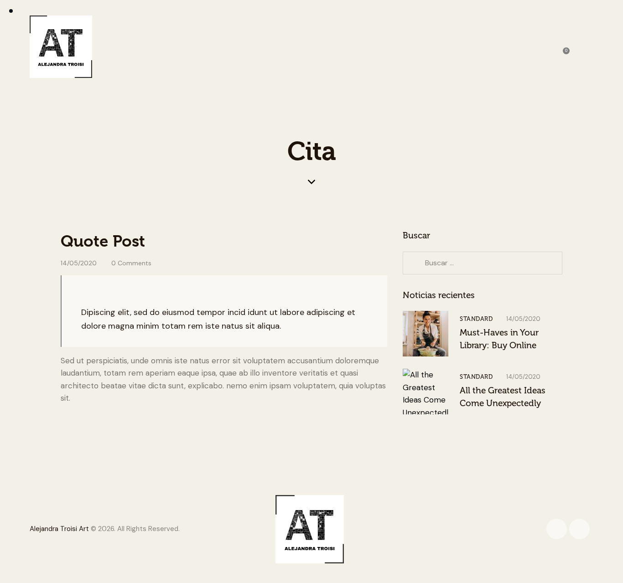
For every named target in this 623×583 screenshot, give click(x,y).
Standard (476, 318)
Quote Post (103, 241)
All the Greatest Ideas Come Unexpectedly (502, 396)
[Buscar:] (482, 263)
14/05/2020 (79, 263)
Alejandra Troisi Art (59, 528)
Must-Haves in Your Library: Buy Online (499, 339)
